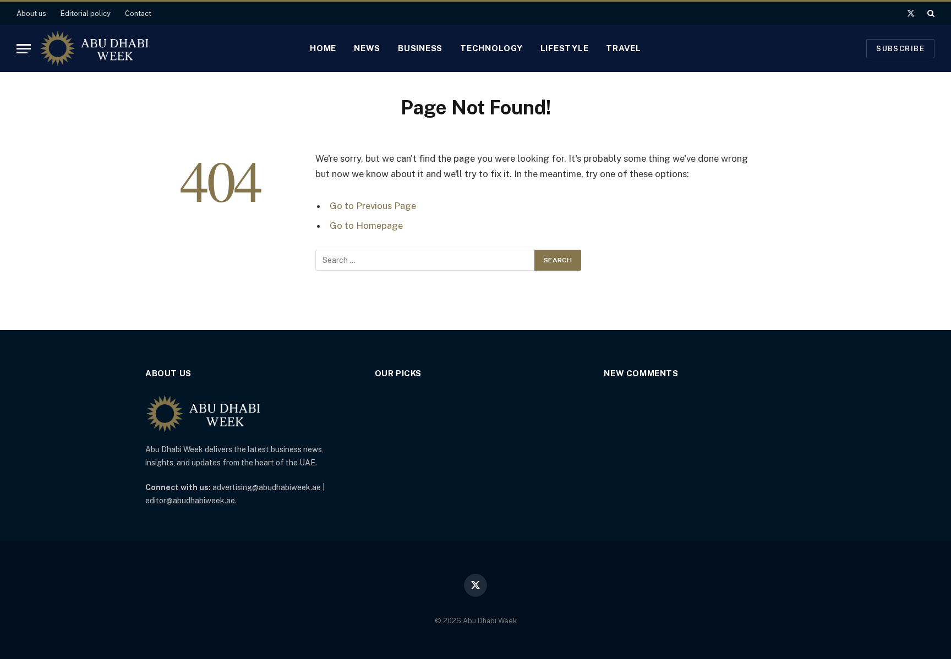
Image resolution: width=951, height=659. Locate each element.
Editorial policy (86, 13)
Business (420, 48)
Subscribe (900, 49)
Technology (491, 48)
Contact (138, 13)
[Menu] (24, 48)
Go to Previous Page (373, 205)
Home (323, 48)
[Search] (929, 13)
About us (31, 13)
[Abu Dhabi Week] (94, 48)
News (367, 48)
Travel (623, 48)
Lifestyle (564, 48)
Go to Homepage (366, 225)
